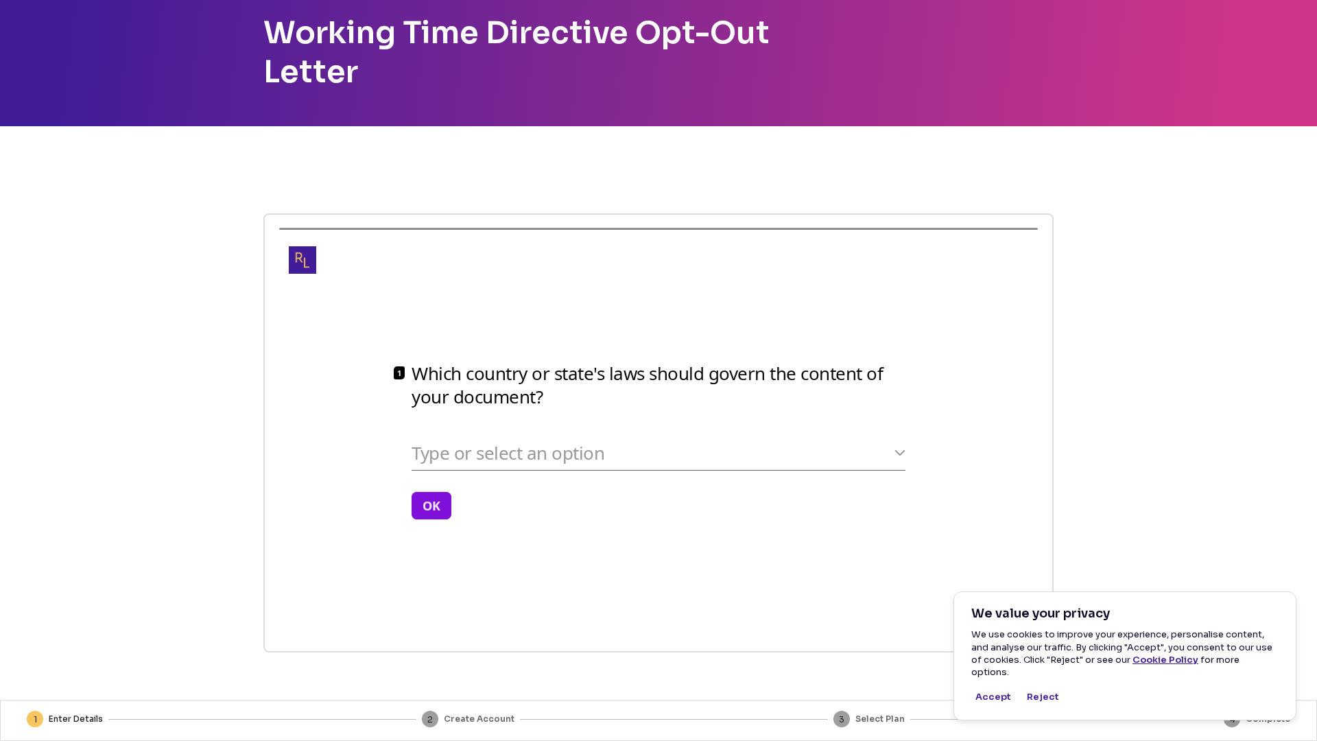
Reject (1043, 697)
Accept (993, 697)
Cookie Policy (1165, 660)
